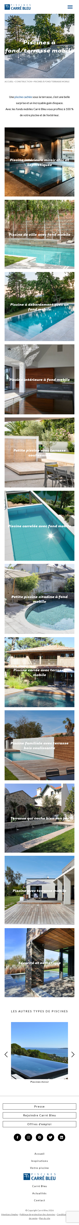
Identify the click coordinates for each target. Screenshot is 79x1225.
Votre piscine (39, 1167)
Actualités (39, 1193)
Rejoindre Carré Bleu (39, 1115)
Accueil (9, 81)
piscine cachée (23, 97)
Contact (39, 1200)
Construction (23, 81)
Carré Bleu (39, 1186)
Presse (39, 1106)
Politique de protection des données (37, 1214)
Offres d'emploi (39, 1124)
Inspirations (39, 1160)
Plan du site (44, 1218)
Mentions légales (9, 1214)
